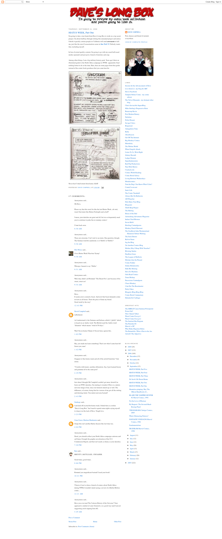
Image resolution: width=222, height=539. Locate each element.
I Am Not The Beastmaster (134, 286)
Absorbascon (129, 134)
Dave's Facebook (131, 91)
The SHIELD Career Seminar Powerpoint (139, 309)
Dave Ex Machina (131, 271)
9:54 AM (78, 285)
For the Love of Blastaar (137, 401)
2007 (130, 350)
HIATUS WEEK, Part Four (138, 372)
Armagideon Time (131, 129)
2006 (130, 353)
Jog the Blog (129, 242)
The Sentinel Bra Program (134, 321)
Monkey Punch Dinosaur (133, 228)
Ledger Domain (130, 158)
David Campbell (80, 311)
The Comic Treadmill (132, 193)
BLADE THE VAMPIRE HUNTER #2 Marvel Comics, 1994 (141, 396)
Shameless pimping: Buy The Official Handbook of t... (139, 390)
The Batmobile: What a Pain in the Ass (138, 331)
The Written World (131, 146)
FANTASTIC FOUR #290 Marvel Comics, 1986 (140, 420)
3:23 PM (78, 414)
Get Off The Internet (132, 137)
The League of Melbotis (133, 257)
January (133, 458)
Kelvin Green (129, 239)
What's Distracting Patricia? (138, 416)
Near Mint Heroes (131, 167)
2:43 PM (78, 396)
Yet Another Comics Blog (134, 245)
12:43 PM (78, 305)
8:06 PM (78, 463)
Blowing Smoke (130, 251)
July (131, 438)
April (132, 448)
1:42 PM (78, 349)
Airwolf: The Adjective (133, 334)
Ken (75, 451)
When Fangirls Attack (132, 149)
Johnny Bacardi (130, 155)
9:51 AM (78, 269)
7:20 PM (78, 445)
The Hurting (129, 210)
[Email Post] (102, 187)
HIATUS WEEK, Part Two (138, 382)
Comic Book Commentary (134, 295)
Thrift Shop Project (131, 207)
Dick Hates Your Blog (132, 202)
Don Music (78, 250)
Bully (127, 132)
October (133, 363)
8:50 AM (78, 228)
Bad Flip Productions (132, 164)
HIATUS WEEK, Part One (138, 386)
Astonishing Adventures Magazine (137, 216)
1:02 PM (78, 334)
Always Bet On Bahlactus (134, 196)
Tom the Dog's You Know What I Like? (138, 184)
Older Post (117, 521)
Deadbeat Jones (130, 254)
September (134, 366)
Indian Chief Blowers (132, 219)
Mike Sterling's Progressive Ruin (136, 108)
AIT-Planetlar (129, 199)
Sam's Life (128, 190)
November (133, 359)
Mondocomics (130, 181)
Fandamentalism (135, 425)
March (132, 452)
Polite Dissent (130, 120)
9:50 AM (78, 244)
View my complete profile (136, 42)
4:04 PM (78, 427)
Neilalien (128, 117)
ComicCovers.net (131, 187)
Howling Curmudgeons (133, 225)
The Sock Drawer (131, 236)
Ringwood (128, 126)
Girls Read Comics (131, 274)
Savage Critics (130, 123)
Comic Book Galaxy (132, 175)
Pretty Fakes (129, 289)
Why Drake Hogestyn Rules (134, 329)
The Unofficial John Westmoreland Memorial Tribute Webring (137, 232)
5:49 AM (78, 512)
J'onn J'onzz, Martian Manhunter (85, 420)
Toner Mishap (130, 277)
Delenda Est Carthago (132, 298)
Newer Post (72, 521)
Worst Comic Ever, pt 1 (133, 316)
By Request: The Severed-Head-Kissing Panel (140, 405)
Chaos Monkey (130, 283)
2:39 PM (78, 373)
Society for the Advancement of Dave (138, 86)
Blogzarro (128, 205)
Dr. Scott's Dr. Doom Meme (138, 379)
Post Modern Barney (132, 114)
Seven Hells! (129, 222)
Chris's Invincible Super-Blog (135, 105)
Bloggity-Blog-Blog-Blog (134, 292)
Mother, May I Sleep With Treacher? (137, 248)
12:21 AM (78, 494)
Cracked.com (129, 170)
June (131, 442)
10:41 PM (78, 476)
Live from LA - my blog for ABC (136, 88)
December (133, 356)
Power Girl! (129, 311)
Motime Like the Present (133, 260)
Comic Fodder (130, 263)
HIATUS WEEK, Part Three (138, 376)
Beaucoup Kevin (131, 111)
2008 (130, 347)
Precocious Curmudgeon (133, 280)
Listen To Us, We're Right (134, 152)
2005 (130, 463)
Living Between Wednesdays (135, 178)
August (132, 435)
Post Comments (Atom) (86, 526)
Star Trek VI (105, 44)
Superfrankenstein (131, 161)
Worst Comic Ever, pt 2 (133, 319)
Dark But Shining (131, 268)
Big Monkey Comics (132, 140)
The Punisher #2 (130, 324)
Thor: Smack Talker (132, 314)
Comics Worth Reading (133, 172)
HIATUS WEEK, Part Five (138, 369)
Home (95, 521)
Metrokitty (129, 143)
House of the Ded (131, 213)
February (133, 455)
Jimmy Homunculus (132, 265)
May (131, 445)
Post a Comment (74, 517)
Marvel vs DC (130, 326)
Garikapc (77, 402)
